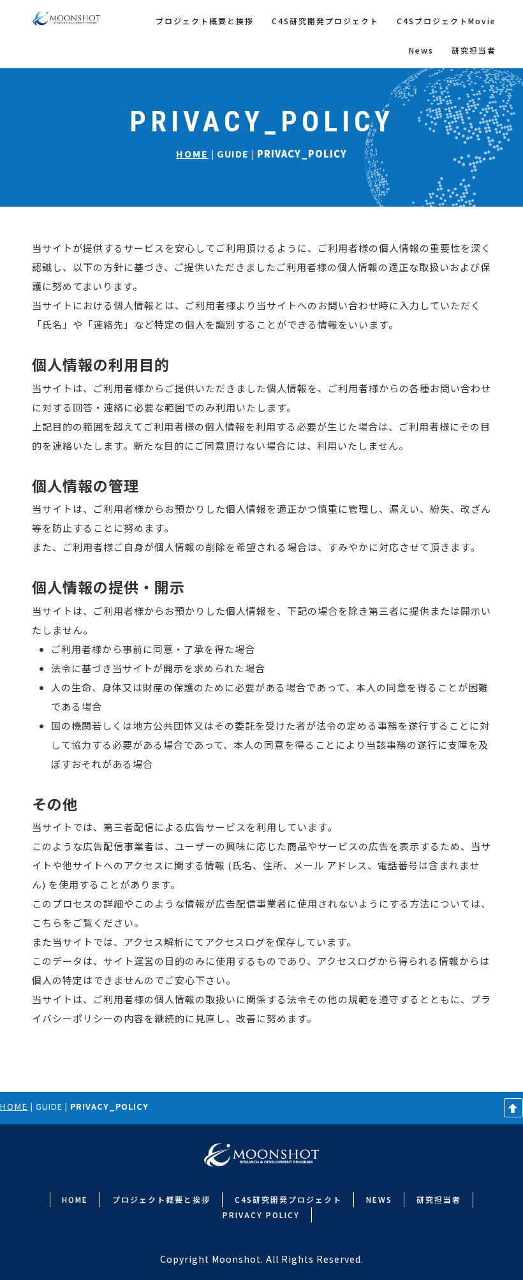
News (421, 50)
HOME (192, 153)
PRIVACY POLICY (261, 1214)
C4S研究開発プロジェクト (325, 20)
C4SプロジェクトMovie (446, 20)
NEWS (379, 1199)
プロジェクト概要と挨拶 (205, 20)
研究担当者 (474, 50)
